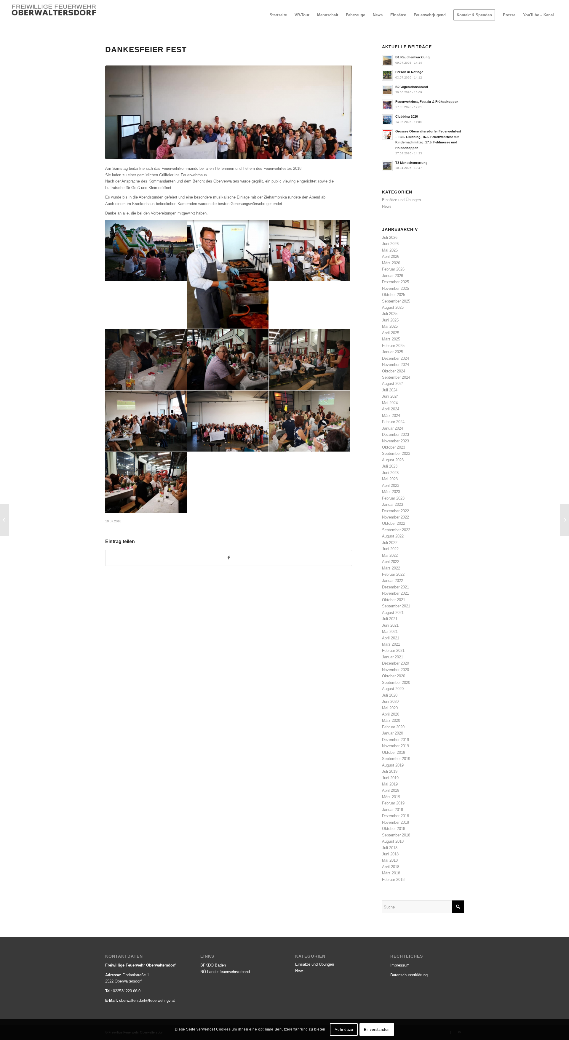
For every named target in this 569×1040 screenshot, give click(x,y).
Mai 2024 (390, 403)
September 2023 (396, 453)
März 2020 (391, 720)
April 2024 (390, 409)
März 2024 (391, 415)
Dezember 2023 (395, 434)
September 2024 (396, 377)
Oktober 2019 (393, 752)
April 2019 (390, 790)
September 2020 (396, 682)
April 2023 (390, 485)
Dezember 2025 (395, 282)
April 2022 (390, 561)
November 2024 (395, 364)
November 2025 (395, 288)
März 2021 (391, 644)
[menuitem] (278, 15)
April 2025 (390, 333)
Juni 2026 (390, 243)
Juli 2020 (389, 695)
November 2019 (395, 746)
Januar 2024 (392, 428)
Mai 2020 (390, 708)
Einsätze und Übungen (401, 200)
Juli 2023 (389, 466)
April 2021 (390, 638)
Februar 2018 (393, 879)
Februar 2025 (393, 345)
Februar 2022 (393, 574)
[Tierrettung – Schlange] (564, 520)
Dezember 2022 (395, 511)
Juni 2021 (390, 625)
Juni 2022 (390, 549)
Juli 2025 (389, 313)
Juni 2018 (390, 854)
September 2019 (396, 758)
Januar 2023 (392, 504)
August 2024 (393, 383)
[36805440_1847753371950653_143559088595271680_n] (228, 112)
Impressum (400, 965)
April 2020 (390, 714)
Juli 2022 (389, 542)
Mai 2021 (390, 631)
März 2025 (391, 339)
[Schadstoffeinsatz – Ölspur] (4, 520)
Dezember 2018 (395, 816)
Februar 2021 (393, 650)
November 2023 (395, 441)
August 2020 (393, 689)
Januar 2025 (392, 352)
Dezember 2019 (395, 739)
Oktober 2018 (393, 828)
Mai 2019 (390, 784)
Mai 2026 (390, 250)
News (386, 206)
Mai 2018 (390, 860)
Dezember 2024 (395, 358)
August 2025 (393, 307)
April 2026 (390, 256)
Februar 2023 (393, 498)
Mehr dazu (344, 1030)
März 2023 (391, 491)
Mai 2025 (390, 326)
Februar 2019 (393, 803)
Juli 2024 (389, 390)
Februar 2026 (393, 269)
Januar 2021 (392, 657)
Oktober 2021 (393, 600)
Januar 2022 (392, 580)
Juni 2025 (390, 320)
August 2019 (393, 765)
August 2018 (393, 841)
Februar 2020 (393, 727)
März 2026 (391, 263)
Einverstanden (377, 1030)
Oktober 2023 (393, 447)
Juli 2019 (389, 771)
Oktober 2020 (393, 676)
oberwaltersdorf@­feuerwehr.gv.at (147, 1000)
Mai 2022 (390, 555)
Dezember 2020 (395, 663)
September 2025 (396, 301)
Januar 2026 (392, 275)
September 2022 (396, 530)
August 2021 (393, 612)
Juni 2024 (390, 396)
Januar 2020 (392, 733)
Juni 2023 (390, 473)
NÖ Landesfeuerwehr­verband (225, 971)
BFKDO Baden (213, 965)
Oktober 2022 (393, 523)
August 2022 (393, 536)
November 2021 (395, 593)
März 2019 (391, 797)
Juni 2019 (390, 778)
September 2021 (396, 606)
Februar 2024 (393, 422)
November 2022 (395, 517)
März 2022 (391, 568)
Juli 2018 (389, 848)
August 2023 (393, 460)
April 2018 (390, 867)
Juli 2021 (389, 619)
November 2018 (395, 822)
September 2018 (396, 835)
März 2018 (391, 873)
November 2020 (395, 670)
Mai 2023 (390, 479)
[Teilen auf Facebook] (229, 557)
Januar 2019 (392, 809)
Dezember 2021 (395, 587)
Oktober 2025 (393, 294)
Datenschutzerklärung (409, 975)
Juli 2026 (389, 237)
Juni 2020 (390, 701)
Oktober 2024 (393, 371)
